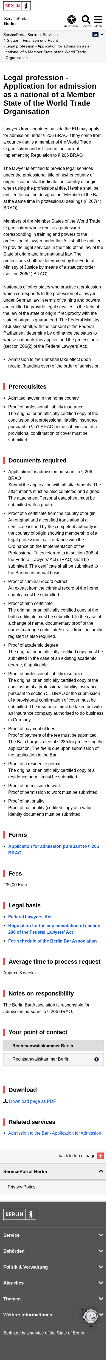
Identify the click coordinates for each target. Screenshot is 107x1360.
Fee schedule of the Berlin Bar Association (52, 941)
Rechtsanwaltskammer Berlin (40, 1059)
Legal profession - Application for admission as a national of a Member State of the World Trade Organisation (47, 52)
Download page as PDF (32, 1101)
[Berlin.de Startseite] (17, 5)
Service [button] (11, 1235)
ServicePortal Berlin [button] (25, 1171)
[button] (98, 34)
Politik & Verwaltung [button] (25, 1267)
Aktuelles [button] (13, 1283)
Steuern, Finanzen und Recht (32, 40)
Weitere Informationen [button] (27, 1314)
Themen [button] (12, 1299)
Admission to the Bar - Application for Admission (54, 1133)
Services (50, 34)
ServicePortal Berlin (20, 34)
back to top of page (77, 1155)
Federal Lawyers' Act (30, 917)
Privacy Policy (21, 1187)
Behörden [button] (13, 1251)
